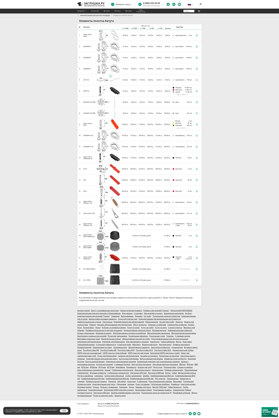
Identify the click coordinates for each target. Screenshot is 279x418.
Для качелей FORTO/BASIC (181, 310)
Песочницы (107, 322)
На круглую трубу (166, 322)
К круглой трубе (124, 344)
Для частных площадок (141, 364)
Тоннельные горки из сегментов (166, 316)
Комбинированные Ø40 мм (142, 378)
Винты (178, 342)
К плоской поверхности (106, 344)
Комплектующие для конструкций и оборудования (99, 313)
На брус (188, 313)
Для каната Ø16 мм (138, 373)
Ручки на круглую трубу (103, 395)
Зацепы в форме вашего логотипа (125, 393)
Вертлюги (136, 344)
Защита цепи (120, 395)
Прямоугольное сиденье (96, 381)
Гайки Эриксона (174, 387)
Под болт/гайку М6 (91, 350)
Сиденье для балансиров (128, 356)
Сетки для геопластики (127, 319)
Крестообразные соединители (90, 370)
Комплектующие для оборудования (129, 322)
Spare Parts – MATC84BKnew (88, 235)
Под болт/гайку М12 (144, 350)
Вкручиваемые (127, 316)
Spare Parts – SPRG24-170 (88, 224)
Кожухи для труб (145, 367)
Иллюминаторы (120, 347)
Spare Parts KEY (89, 213)
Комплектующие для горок (103, 384)
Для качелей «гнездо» (153, 313)
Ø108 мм (93, 367)
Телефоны (175, 384)
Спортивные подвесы (162, 390)
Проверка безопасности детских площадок (104, 330)
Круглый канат (165, 344)
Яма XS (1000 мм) (159, 387)
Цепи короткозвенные (160, 347)
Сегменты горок (84, 384)
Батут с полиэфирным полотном (105, 310)
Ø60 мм (182, 364)
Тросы (131, 387)
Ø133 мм (110, 367)
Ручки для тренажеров (117, 336)
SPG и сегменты (140, 325)
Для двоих (121, 381)
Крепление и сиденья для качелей (91, 336)
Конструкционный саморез (160, 381)
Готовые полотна (84, 393)
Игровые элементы (98, 373)
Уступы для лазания (104, 364)
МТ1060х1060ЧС (89, 269)
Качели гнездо (83, 310)
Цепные (131, 384)
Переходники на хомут (102, 347)
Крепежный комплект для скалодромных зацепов (158, 361)
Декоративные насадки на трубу (136, 339)
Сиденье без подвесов (177, 325)
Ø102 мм (85, 367)
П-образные (142, 381)
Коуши (107, 370)
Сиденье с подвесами (157, 325)
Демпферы (120, 367)
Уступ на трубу (147, 327)
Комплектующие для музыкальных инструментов (160, 319)
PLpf (85, 191)
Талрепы (170, 336)
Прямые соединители (174, 370)
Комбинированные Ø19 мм (93, 378)
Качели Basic (88, 327)
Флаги (98, 327)
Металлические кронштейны (183, 333)
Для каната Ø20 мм (156, 373)
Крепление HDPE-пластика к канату (119, 390)
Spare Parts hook (87, 35)
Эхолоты (179, 322)
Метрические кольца (187, 373)
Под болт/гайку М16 (162, 350)
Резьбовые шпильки (181, 393)
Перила (92, 325)
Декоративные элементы (139, 347)
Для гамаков (127, 313)
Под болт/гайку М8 (108, 350)
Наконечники (157, 370)
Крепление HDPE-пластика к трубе (165, 353)
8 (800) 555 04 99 (151, 3)
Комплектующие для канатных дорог (102, 359)
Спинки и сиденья (185, 367)
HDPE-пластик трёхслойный (115, 353)
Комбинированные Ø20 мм (117, 378)
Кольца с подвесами (109, 387)
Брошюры (128, 11)
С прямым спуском (122, 364)
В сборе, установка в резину (114, 327)
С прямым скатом (182, 336)
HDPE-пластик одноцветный (89, 353)
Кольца (96, 387)
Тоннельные (188, 381)
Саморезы (98, 376)
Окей (64, 411)
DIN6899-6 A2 (88, 135)
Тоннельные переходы (138, 336)
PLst (84, 180)
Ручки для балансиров (107, 356)
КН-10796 (86, 280)
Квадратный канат (150, 344)
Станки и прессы (175, 327)
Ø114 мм (102, 367)
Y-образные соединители (118, 373)
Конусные (131, 381)
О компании (95, 11)
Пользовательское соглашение (130, 413)
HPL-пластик (160, 378)
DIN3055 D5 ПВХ (89, 102)
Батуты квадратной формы (151, 359)
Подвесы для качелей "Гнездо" (156, 310)
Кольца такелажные (85, 333)
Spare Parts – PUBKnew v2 (88, 158)
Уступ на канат (133, 327)
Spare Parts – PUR (88, 124)
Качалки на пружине (149, 356)
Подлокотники (170, 367)
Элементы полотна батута (175, 359)
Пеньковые (121, 384)
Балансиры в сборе (143, 390)
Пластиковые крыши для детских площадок (169, 339)
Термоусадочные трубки (183, 350)
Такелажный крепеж (86, 344)
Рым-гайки (187, 342)
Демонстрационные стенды (89, 322)
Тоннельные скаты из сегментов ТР (156, 393)
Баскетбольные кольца (111, 339)
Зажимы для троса (143, 387)
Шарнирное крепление (174, 313)
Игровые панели (84, 387)
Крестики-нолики (188, 384)
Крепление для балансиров (89, 342)
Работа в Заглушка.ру (140, 11)
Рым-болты (155, 342)
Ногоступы (157, 367)
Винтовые (177, 381)
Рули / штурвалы (143, 384)
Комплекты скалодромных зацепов (121, 361)
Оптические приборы (160, 384)
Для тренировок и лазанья (137, 342)
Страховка (138, 313)
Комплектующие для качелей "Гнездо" (93, 316)
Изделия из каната (103, 333)
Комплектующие (95, 390)
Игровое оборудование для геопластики (114, 325)
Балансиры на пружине (169, 356)
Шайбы (146, 376)
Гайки (174, 373)
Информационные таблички (180, 330)
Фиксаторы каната (142, 370)
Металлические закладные (158, 333)
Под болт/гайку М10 (126, 350)
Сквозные (115, 316)
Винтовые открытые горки (88, 339)
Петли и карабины (85, 376)
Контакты (117, 11)
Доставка (107, 11)
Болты (168, 373)
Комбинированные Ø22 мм (162, 376)
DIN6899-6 (87, 46)
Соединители (177, 347)
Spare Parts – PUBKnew (88, 258)
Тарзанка (112, 381)
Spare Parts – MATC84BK (88, 247)
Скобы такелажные (133, 376)
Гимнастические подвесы (131, 310)
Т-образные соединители (122, 370)
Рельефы (138, 316)
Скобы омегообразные (114, 376)
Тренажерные (173, 378)
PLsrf (85, 169)
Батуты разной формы (95, 361)
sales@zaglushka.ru (192, 403)
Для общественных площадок (165, 364)
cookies (20, 410)
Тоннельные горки (157, 336)
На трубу (147, 316)
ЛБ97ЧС (86, 91)
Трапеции (123, 387)
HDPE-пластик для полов (138, 353)
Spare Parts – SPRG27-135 (88, 202)
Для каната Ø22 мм (102, 393)
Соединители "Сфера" (182, 390)
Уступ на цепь (161, 327)
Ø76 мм (190, 364)
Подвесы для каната (181, 344)
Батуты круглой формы (129, 359)
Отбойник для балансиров (113, 342)
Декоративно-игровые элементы (103, 319)
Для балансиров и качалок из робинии (129, 333)
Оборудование (151, 322)
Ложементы (131, 367)
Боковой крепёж (84, 347)
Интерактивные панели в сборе (137, 330)
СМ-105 (86, 80)
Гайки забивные (168, 342)
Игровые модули (159, 330)
